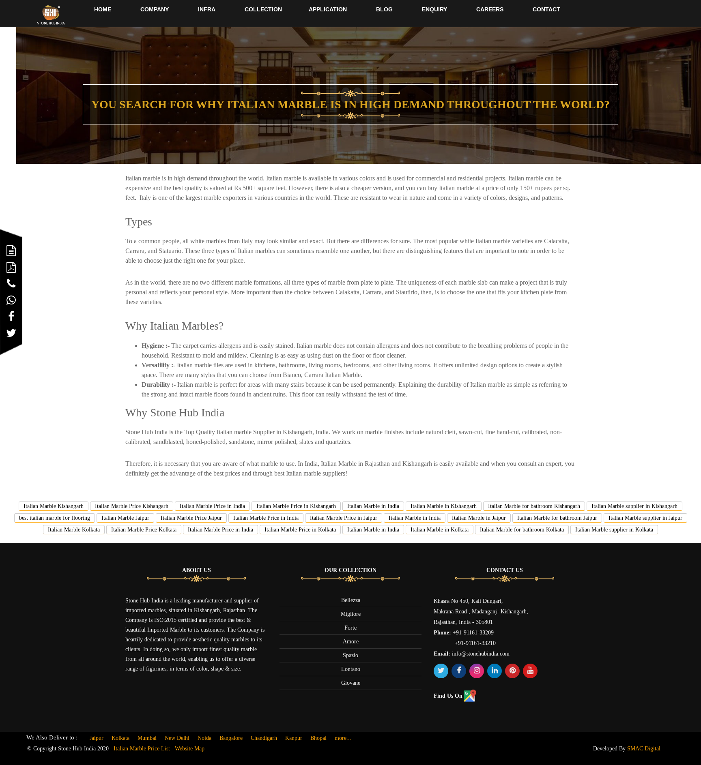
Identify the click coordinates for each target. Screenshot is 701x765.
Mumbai (147, 738)
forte (350, 628)
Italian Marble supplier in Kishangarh (634, 506)
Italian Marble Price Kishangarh (131, 506)
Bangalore (231, 738)
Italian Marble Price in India (212, 506)
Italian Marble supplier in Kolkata (614, 530)
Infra (206, 9)
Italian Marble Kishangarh (54, 506)
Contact (546, 9)
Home (102, 9)
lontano (350, 669)
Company (154, 9)
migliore (351, 614)
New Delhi (177, 738)
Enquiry (434, 9)
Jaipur (96, 738)
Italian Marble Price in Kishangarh (296, 506)
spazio (350, 655)
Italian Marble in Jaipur (479, 518)
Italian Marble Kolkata (74, 530)
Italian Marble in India (373, 506)
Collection (263, 9)
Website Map (189, 749)
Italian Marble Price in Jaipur (343, 518)
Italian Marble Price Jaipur (191, 518)
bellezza (350, 600)
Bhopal (318, 738)
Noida (204, 738)
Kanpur (293, 738)
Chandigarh (264, 738)
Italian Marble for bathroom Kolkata (522, 530)
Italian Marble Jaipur (125, 518)
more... (343, 738)
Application (328, 9)
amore (351, 642)
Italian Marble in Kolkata (440, 530)
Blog (384, 9)
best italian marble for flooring (54, 518)
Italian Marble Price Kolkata (143, 530)
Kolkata (120, 738)
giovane (350, 683)
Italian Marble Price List (142, 749)
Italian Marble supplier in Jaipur (645, 518)
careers (489, 9)
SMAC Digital (643, 749)
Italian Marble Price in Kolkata (300, 530)
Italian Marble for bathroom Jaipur (557, 518)
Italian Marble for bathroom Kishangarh (534, 506)
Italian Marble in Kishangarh (444, 506)
